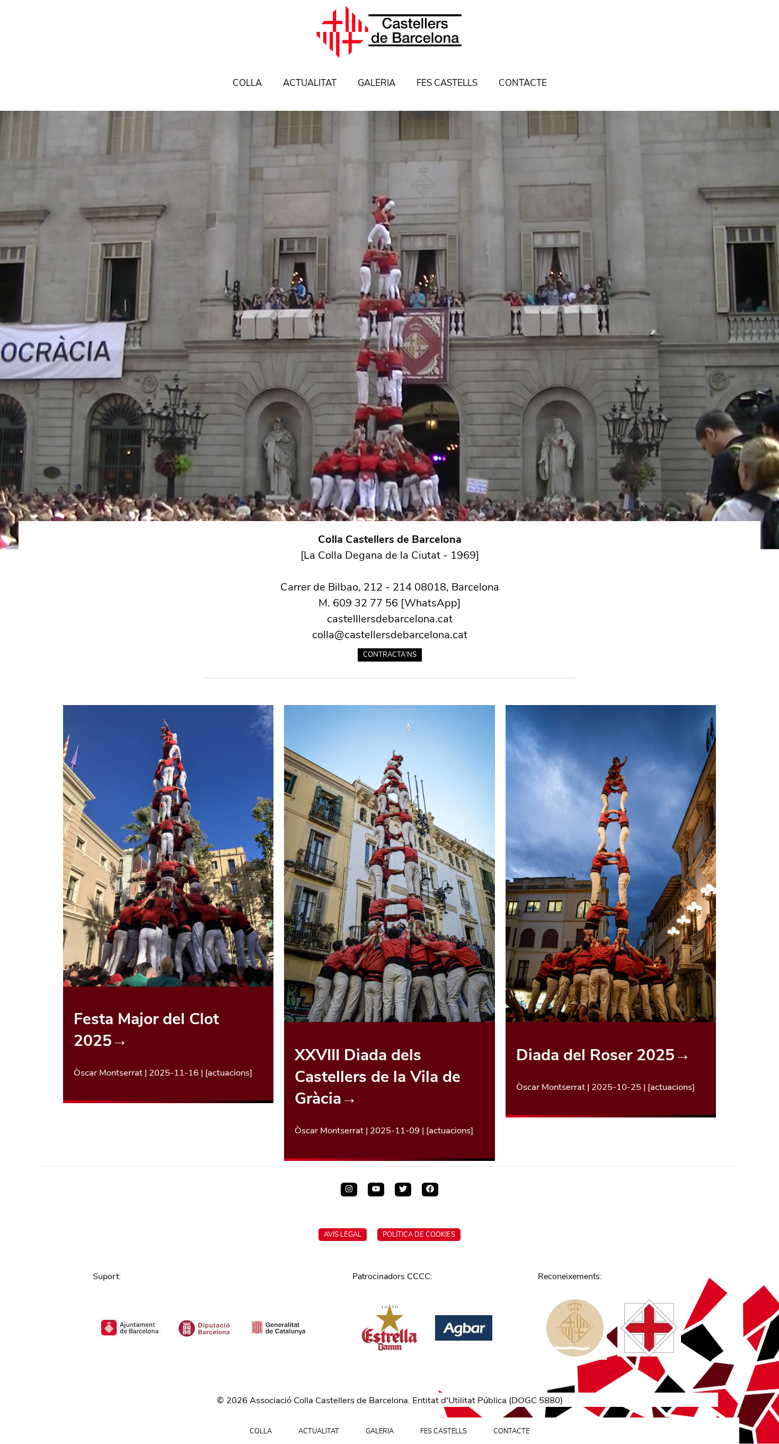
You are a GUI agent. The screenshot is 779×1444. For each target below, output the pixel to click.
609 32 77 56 (365, 603)
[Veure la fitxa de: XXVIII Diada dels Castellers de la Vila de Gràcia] (389, 1018)
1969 (463, 555)
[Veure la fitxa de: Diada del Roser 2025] (611, 1018)
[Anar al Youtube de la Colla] (376, 1189)
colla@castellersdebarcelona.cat (389, 635)
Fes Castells (447, 83)
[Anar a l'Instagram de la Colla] (349, 1189)
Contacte (523, 83)
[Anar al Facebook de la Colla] (430, 1189)
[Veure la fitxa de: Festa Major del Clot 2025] (168, 983)
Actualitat (310, 83)
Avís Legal (342, 1234)
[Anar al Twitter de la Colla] (403, 1189)
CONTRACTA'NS (390, 654)
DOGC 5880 (535, 1400)
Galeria (376, 83)
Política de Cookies (419, 1234)
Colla (247, 83)
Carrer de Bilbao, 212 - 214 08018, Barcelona (389, 587)
